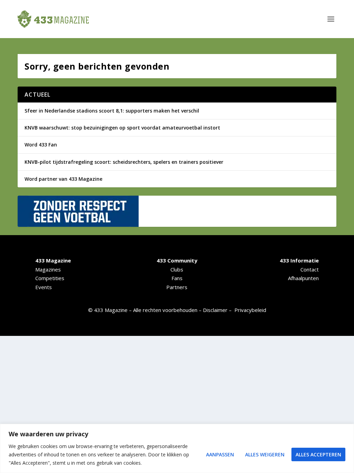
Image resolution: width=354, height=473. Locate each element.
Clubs (176, 269)
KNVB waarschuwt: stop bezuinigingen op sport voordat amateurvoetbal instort (122, 127)
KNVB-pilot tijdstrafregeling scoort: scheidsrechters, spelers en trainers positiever (124, 162)
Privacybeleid (250, 309)
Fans (177, 278)
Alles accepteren (318, 454)
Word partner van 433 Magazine (63, 179)
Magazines (48, 269)
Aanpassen (220, 454)
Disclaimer (215, 309)
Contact (309, 269)
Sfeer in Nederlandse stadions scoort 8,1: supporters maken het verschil (112, 110)
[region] (177, 448)
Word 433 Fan (41, 144)
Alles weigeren (265, 454)
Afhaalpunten (303, 278)
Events (43, 287)
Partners (176, 287)
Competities (49, 278)
